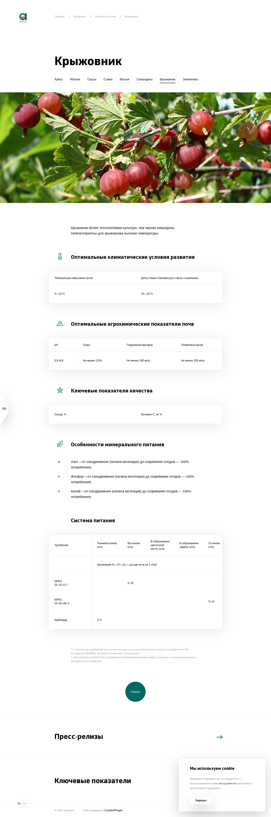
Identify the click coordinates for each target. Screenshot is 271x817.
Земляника (190, 79)
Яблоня (75, 79)
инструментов (227, 783)
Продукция (79, 16)
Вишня (124, 79)
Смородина (144, 79)
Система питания (105, 16)
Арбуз (58, 79)
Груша (92, 79)
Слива (108, 79)
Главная (59, 16)
